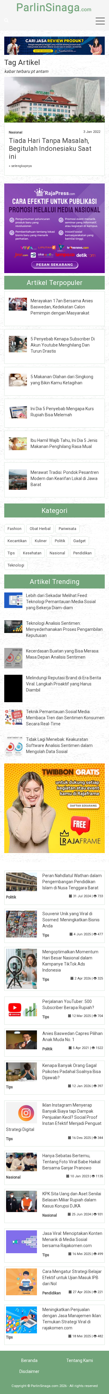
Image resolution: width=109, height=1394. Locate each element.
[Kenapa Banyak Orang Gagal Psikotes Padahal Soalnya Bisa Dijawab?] (26, 1071)
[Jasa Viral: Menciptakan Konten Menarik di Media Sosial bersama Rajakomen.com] (26, 1241)
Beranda (29, 1360)
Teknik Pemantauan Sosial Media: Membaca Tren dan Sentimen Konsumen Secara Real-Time (65, 717)
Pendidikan (82, 553)
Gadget (79, 541)
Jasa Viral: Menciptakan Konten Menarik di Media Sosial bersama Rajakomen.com (72, 1239)
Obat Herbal (40, 528)
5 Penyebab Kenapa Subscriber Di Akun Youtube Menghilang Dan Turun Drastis (63, 345)
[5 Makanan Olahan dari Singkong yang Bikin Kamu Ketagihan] (22, 379)
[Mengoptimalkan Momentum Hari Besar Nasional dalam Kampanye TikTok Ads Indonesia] (26, 968)
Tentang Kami (79, 1360)
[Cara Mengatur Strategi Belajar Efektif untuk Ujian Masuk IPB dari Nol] (26, 1281)
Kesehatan (32, 553)
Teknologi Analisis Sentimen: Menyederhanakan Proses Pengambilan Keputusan (64, 629)
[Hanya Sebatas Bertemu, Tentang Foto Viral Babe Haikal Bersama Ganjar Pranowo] (26, 1161)
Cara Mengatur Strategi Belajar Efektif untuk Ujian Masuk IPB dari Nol (72, 1277)
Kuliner (41, 541)
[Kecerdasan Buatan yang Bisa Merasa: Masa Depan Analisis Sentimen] (17, 657)
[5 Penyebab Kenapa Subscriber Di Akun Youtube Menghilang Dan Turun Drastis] (22, 343)
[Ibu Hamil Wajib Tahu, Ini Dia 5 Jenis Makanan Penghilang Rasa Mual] (22, 443)
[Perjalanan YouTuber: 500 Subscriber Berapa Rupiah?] (26, 1009)
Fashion (14, 528)
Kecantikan (17, 541)
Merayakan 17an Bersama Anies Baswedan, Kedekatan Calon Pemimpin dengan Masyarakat (62, 306)
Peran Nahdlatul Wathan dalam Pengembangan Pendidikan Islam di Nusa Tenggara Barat (72, 881)
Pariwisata (67, 528)
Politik (60, 541)
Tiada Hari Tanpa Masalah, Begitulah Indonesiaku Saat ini (50, 148)
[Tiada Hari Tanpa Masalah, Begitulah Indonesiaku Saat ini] (54, 100)
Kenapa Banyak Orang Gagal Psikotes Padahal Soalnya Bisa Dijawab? (71, 1071)
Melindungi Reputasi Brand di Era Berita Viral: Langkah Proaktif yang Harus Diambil (63, 683)
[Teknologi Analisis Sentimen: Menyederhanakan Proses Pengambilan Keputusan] (17, 626)
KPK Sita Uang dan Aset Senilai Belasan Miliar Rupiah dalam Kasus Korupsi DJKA (71, 1199)
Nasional (15, 132)
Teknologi (16, 565)
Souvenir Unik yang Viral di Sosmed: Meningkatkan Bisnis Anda (71, 919)
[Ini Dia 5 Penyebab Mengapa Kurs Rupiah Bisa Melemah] (22, 411)
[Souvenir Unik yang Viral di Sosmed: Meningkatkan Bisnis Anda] (26, 923)
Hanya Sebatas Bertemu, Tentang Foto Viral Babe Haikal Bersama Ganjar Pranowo (71, 1161)
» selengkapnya (20, 166)
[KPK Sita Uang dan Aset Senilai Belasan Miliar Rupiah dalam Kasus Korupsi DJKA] (26, 1200)
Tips (11, 553)
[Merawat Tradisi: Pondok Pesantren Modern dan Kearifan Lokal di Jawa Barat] (22, 479)
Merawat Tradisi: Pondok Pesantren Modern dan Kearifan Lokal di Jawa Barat (65, 478)
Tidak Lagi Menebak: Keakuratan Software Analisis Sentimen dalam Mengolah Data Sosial (59, 745)
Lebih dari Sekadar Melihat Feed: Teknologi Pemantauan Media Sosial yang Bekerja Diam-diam (61, 601)
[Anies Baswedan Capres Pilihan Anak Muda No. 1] (26, 1039)
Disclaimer (29, 1371)
